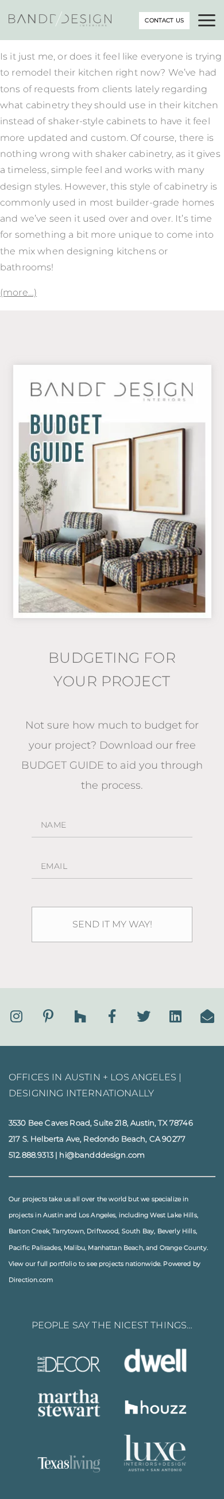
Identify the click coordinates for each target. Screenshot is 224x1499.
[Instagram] (16, 1016)
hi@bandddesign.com (102, 1154)
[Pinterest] (48, 1016)
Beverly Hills (176, 1231)
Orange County (183, 1248)
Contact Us (164, 20)
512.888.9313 (31, 1154)
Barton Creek (29, 1231)
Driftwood (102, 1231)
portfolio (62, 1264)
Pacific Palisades (35, 1248)
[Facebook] (112, 1016)
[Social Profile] (207, 1016)
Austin (53, 1215)
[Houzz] (80, 1016)
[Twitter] (143, 1016)
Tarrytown (67, 1231)
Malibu (74, 1248)
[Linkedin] (175, 1016)
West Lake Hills (173, 1215)
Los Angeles (97, 1215)
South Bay (138, 1231)
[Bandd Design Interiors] (60, 23)
